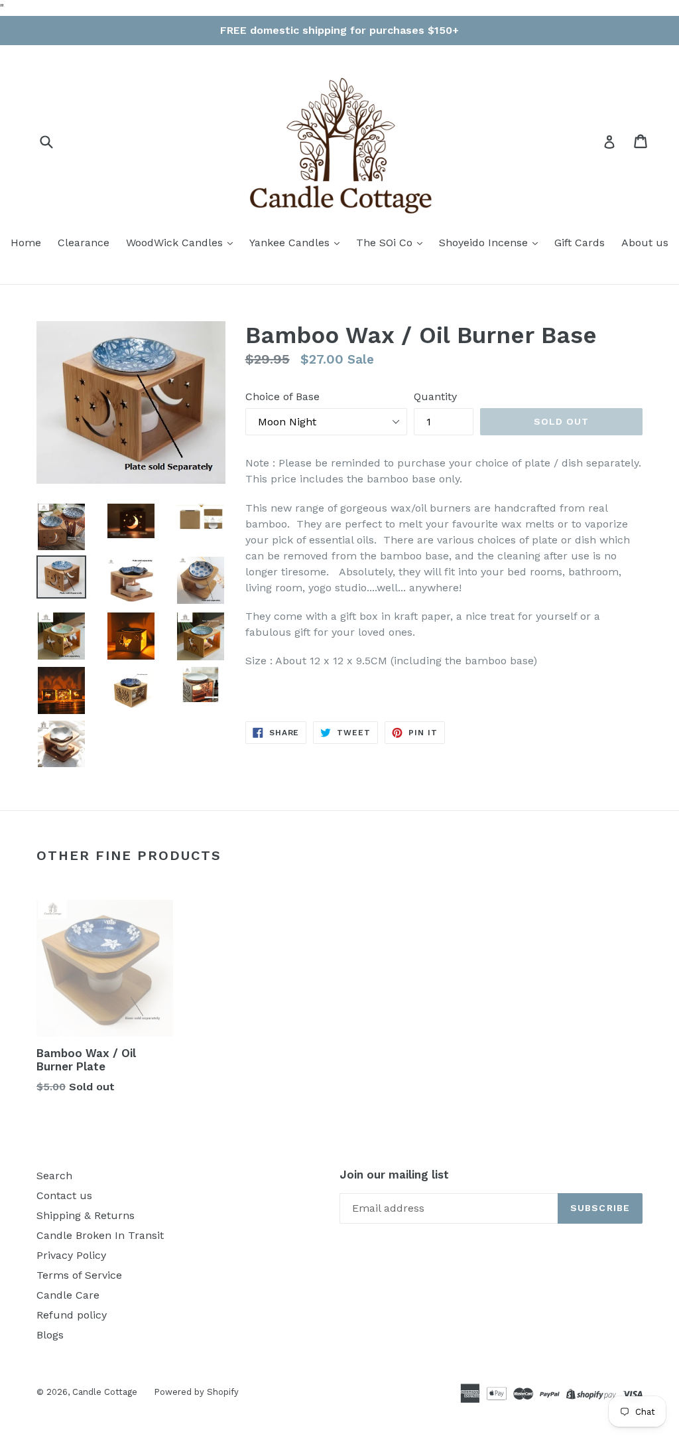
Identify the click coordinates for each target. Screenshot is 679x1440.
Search (54, 1175)
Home (26, 242)
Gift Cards (579, 242)
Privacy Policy (71, 1255)
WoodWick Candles (176, 242)
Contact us (64, 1195)
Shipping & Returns (85, 1215)
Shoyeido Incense (485, 242)
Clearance (83, 242)
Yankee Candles (291, 242)
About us (644, 242)
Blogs (50, 1335)
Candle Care (67, 1295)
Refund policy (71, 1315)
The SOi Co (386, 242)
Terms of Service (79, 1275)
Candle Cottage (104, 1392)
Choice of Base (282, 396)
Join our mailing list (394, 1174)
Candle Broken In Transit (100, 1235)
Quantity (435, 396)
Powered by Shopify (196, 1392)
